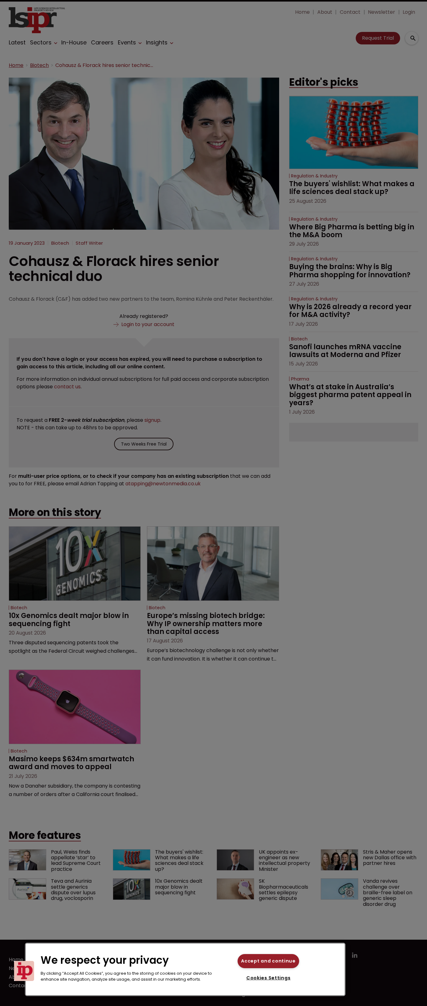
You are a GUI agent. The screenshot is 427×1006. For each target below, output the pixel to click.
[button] (24, 971)
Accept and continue (268, 961)
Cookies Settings (268, 978)
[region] (185, 969)
